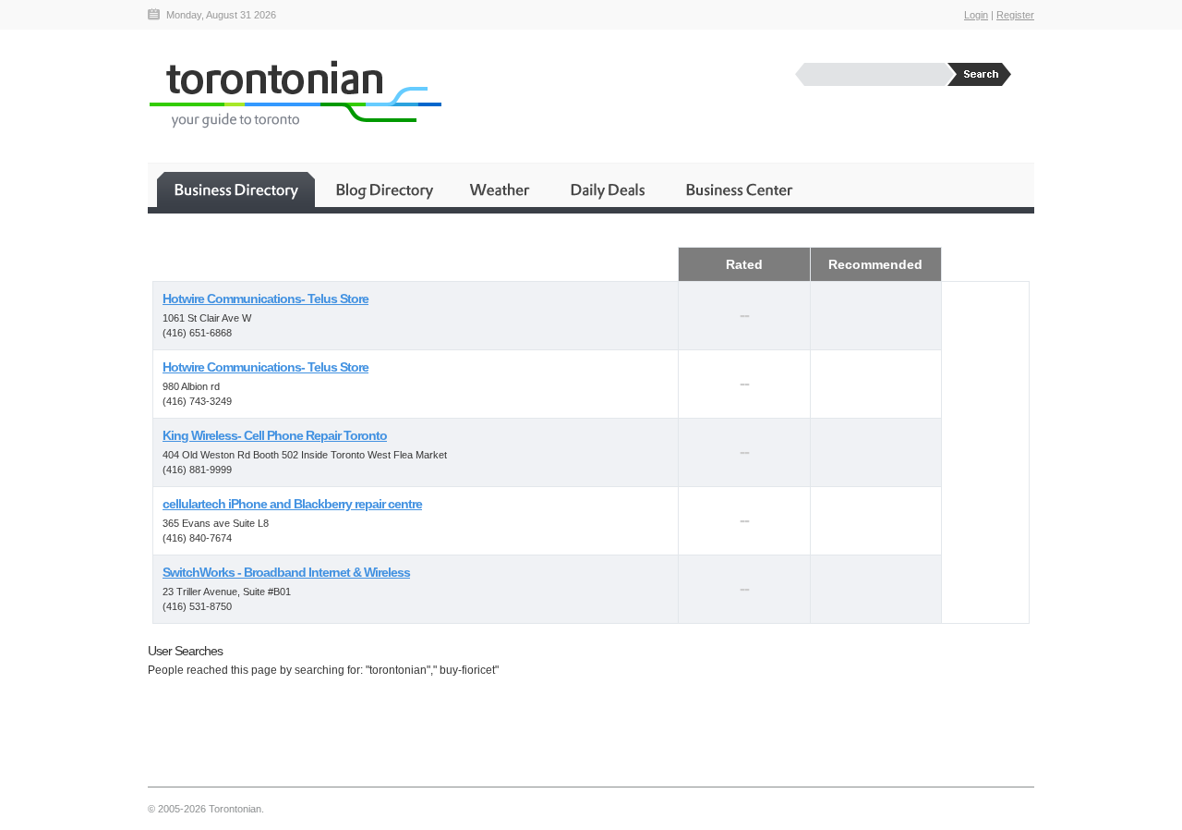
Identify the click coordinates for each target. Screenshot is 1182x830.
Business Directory (236, 189)
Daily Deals (609, 189)
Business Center (738, 189)
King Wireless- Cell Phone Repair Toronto (275, 435)
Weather (500, 189)
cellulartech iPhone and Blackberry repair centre (292, 503)
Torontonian (294, 93)
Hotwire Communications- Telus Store (265, 298)
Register (1015, 14)
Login (976, 14)
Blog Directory (384, 189)
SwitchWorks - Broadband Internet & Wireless (286, 572)
